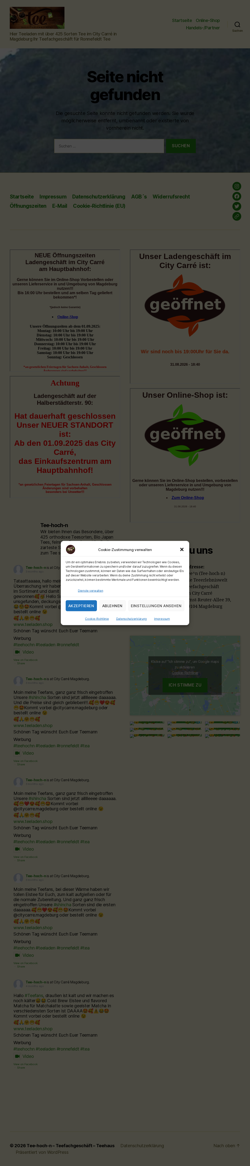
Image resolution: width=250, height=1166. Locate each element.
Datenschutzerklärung (131, 619)
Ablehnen (112, 605)
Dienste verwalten (90, 591)
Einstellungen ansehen (156, 605)
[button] (181, 549)
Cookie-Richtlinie (97, 619)
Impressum (162, 619)
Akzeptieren (81, 605)
